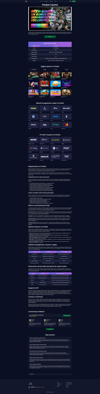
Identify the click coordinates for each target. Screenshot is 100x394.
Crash (55, 69)
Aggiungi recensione (67, 315)
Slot (65, 69)
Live (44, 69)
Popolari (33, 69)
